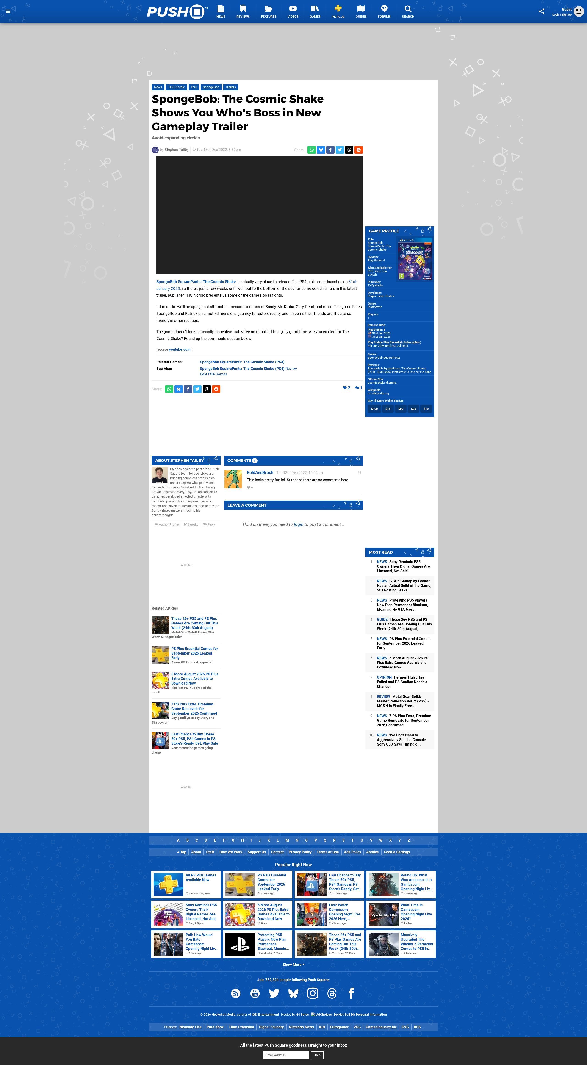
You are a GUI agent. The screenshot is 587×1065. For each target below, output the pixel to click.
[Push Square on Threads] (332, 994)
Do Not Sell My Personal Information (360, 1015)
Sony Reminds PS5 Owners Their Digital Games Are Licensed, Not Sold (403, 566)
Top (182, 852)
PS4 (194, 87)
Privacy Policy (300, 852)
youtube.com (180, 349)
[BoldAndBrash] (233, 486)
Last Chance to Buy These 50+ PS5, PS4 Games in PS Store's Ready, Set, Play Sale (194, 739)
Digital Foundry (271, 1027)
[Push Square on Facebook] (351, 994)
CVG (405, 1027)
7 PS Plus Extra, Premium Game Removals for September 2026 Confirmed (194, 709)
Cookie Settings (397, 852)
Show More (292, 964)
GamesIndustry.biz (381, 1027)
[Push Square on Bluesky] (293, 994)
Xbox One (380, 271)
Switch (372, 274)
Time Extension (241, 1027)
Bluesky (192, 525)
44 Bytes (302, 1015)
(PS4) (242, 362)
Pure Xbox (215, 1027)
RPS (417, 1027)
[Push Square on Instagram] (312, 994)
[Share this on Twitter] (340, 150)
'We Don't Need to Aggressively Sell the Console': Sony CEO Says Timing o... (402, 739)
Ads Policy (352, 852)
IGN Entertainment (265, 1015)
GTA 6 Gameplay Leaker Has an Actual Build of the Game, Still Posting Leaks (404, 585)
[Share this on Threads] (349, 150)
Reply (211, 525)
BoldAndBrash (260, 472)
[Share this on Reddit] (358, 150)
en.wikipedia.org (378, 393)
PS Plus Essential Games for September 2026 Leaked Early (194, 653)
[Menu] (8, 11)
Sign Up (567, 14)
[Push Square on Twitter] (274, 994)
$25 (413, 408)
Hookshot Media (223, 1015)
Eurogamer (339, 1027)
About (196, 852)
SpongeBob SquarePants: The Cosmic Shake (196, 281)
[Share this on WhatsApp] (311, 150)
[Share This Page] (542, 11)
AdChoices (324, 1015)
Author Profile (168, 525)
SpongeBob (211, 87)
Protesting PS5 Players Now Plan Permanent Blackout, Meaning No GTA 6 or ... (402, 605)
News (158, 87)
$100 (374, 408)
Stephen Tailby (177, 149)
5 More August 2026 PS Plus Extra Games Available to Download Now (194, 678)
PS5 (370, 271)
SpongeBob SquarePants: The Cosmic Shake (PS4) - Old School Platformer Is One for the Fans (399, 370)
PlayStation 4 (376, 260)
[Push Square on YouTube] (254, 994)
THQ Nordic (176, 87)
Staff (210, 852)
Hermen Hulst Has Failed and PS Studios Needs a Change (402, 682)
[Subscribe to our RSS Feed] (235, 994)
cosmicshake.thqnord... (383, 382)
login (298, 524)
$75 (387, 408)
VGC (357, 1027)
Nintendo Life (190, 1027)
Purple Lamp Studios (381, 296)
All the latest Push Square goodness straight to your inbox (293, 1045)
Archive (372, 852)
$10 (426, 408)
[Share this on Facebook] (330, 150)
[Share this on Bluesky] (321, 150)
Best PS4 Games (213, 374)
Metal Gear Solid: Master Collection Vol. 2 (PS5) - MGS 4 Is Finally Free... (403, 701)
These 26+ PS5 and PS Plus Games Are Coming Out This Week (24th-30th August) (194, 623)
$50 (400, 408)
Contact (277, 852)
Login (555, 14)
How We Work (231, 852)
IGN (322, 1027)
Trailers (231, 87)
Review (248, 368)
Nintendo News (301, 1027)
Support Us (257, 852)
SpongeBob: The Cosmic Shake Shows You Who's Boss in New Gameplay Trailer (238, 112)
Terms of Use (328, 852)
